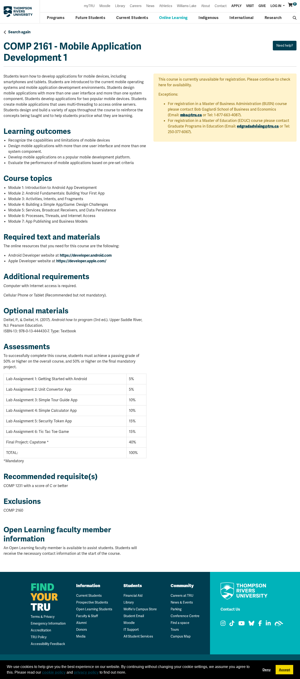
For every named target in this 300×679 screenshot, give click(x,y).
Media (81, 636)
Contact (221, 6)
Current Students (132, 17)
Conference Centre (185, 616)
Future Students (90, 17)
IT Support (131, 629)
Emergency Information (48, 623)
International (241, 17)
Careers (136, 6)
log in (276, 6)
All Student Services (138, 636)
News (150, 6)
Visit (250, 6)
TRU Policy (39, 637)
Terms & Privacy (43, 617)
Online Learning (173, 17)
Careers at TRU (182, 595)
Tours (175, 629)
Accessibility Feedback (48, 644)
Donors (81, 629)
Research (273, 17)
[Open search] (295, 17)
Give (262, 6)
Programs (55, 17)
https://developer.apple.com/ (81, 261)
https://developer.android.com (86, 255)
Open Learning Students (94, 609)
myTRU (89, 6)
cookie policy (54, 672)
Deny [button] (266, 669)
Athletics (165, 6)
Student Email (134, 616)
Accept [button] (284, 669)
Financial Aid (133, 595)
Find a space (180, 623)
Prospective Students (92, 602)
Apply (236, 6)
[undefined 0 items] (290, 5)
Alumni (81, 623)
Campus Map (181, 636)
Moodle (104, 6)
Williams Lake (186, 6)
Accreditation (41, 630)
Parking (176, 609)
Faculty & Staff (87, 616)
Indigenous (208, 17)
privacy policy (86, 672)
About (205, 6)
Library (120, 6)
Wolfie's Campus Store (140, 609)
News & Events (182, 602)
